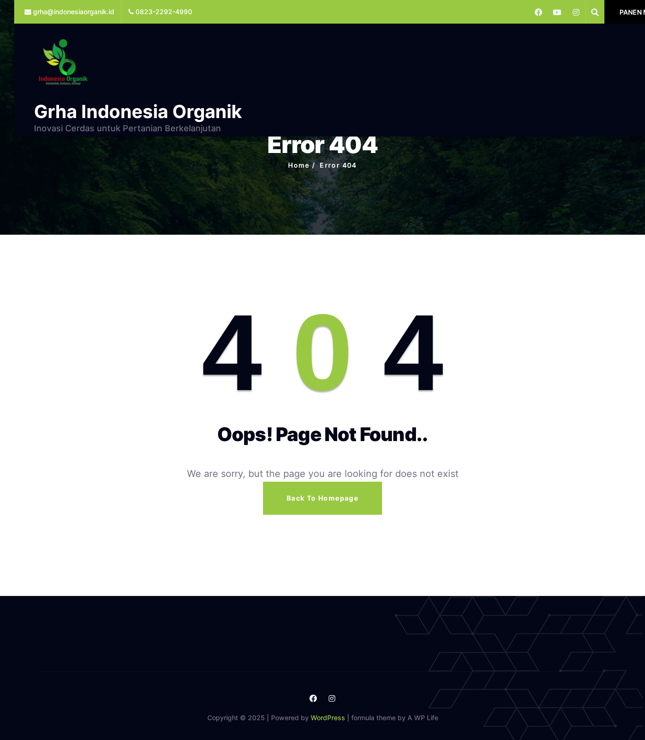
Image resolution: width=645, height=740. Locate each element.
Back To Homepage (322, 498)
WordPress (328, 718)
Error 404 (338, 165)
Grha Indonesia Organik (138, 111)
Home (299, 165)
